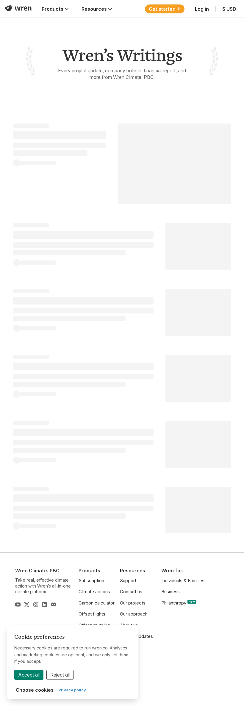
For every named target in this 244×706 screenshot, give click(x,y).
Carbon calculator (97, 603)
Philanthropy (178, 603)
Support (128, 580)
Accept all (29, 675)
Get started (162, 9)
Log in (202, 9)
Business (170, 591)
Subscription (91, 580)
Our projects (133, 603)
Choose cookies (35, 690)
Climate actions (94, 591)
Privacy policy (72, 690)
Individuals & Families (182, 580)
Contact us (131, 591)
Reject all (60, 675)
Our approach (134, 614)
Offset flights (92, 614)
